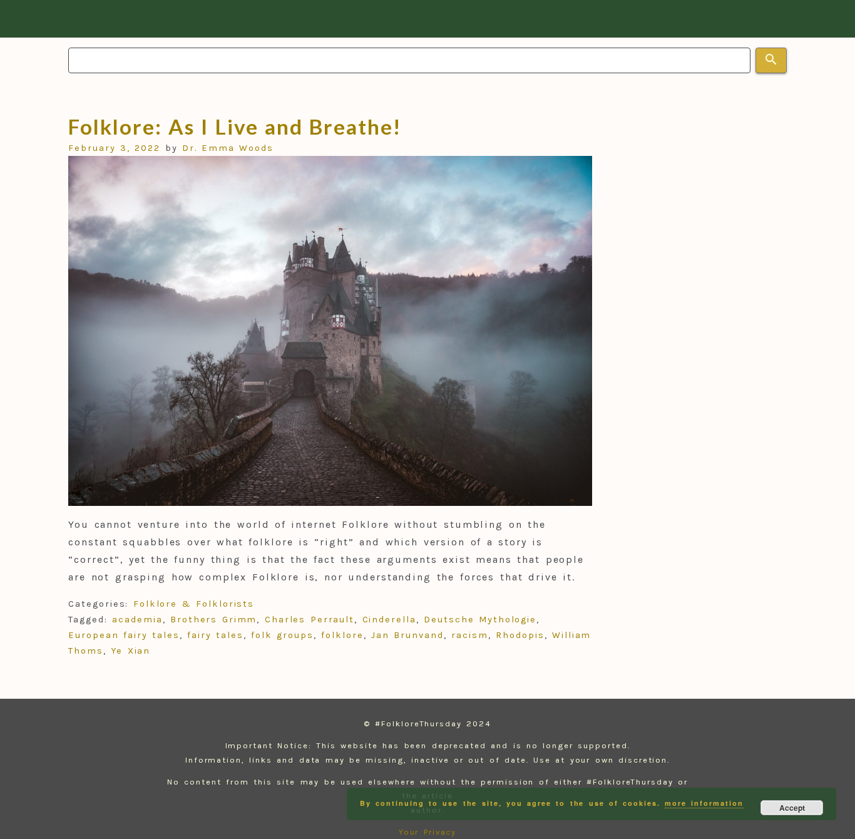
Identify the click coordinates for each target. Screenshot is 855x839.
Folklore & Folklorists (193, 604)
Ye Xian (130, 651)
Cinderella (389, 619)
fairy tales (215, 635)
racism (469, 635)
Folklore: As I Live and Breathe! (234, 126)
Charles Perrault (309, 619)
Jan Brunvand (407, 635)
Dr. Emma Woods (228, 148)
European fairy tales (124, 635)
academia (137, 619)
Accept (792, 807)
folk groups (282, 635)
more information (704, 803)
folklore (342, 635)
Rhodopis (520, 635)
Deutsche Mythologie (480, 619)
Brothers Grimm (213, 619)
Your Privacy (428, 831)
